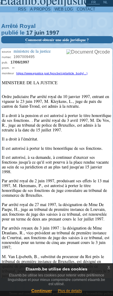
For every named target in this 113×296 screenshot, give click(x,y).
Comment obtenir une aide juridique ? (57, 39)
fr (93, 2)
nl (105, 2)
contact (86, 9)
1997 (52, 32)
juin (39, 32)
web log (64, 9)
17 (29, 32)
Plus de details (70, 291)
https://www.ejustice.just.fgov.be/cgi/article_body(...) (51, 73)
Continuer (41, 290)
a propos (40, 9)
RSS (22, 9)
